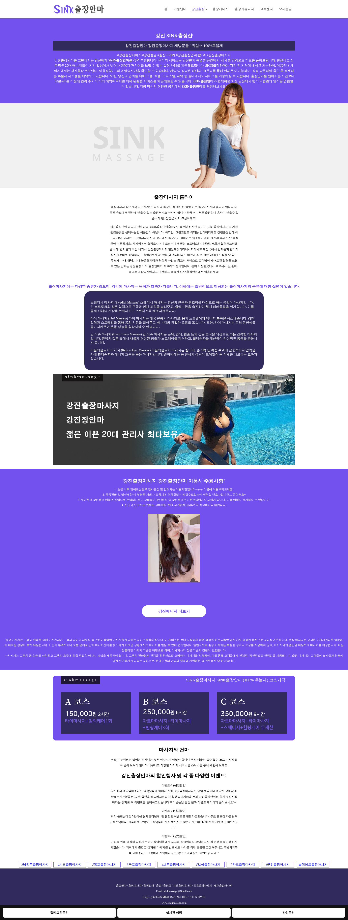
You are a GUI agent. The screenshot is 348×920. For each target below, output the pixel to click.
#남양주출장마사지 (35, 864)
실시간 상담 (174, 912)
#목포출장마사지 (104, 864)
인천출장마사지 (203, 885)
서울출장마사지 (182, 885)
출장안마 (121, 885)
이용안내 (180, 9)
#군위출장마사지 (277, 864)
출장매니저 (220, 9)
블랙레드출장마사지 (312, 864)
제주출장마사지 (223, 885)
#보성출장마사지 (208, 864)
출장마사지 (135, 885)
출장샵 (167, 885)
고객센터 (266, 9)
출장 (158, 885)
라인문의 (289, 912)
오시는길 (285, 9)
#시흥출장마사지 (70, 864)
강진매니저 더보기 (174, 611)
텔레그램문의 (59, 912)
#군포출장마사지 (139, 864)
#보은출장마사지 (174, 864)
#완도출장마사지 (243, 864)
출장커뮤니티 (244, 9)
